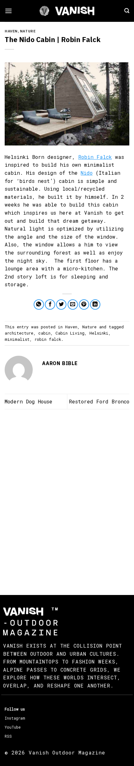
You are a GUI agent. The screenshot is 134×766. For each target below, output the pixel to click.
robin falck (48, 339)
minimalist (17, 339)
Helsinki (98, 333)
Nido (87, 172)
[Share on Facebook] (50, 304)
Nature (28, 31)
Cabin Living (69, 333)
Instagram (15, 718)
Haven (11, 31)
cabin (44, 333)
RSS (8, 736)
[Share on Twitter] (61, 304)
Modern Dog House (28, 401)
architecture (19, 333)
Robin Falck (95, 157)
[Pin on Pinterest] (84, 304)
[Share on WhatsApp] (39, 304)
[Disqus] (67, 496)
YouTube (13, 727)
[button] (8, 10)
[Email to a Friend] (73, 304)
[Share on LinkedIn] (95, 304)
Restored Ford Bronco (99, 401)
